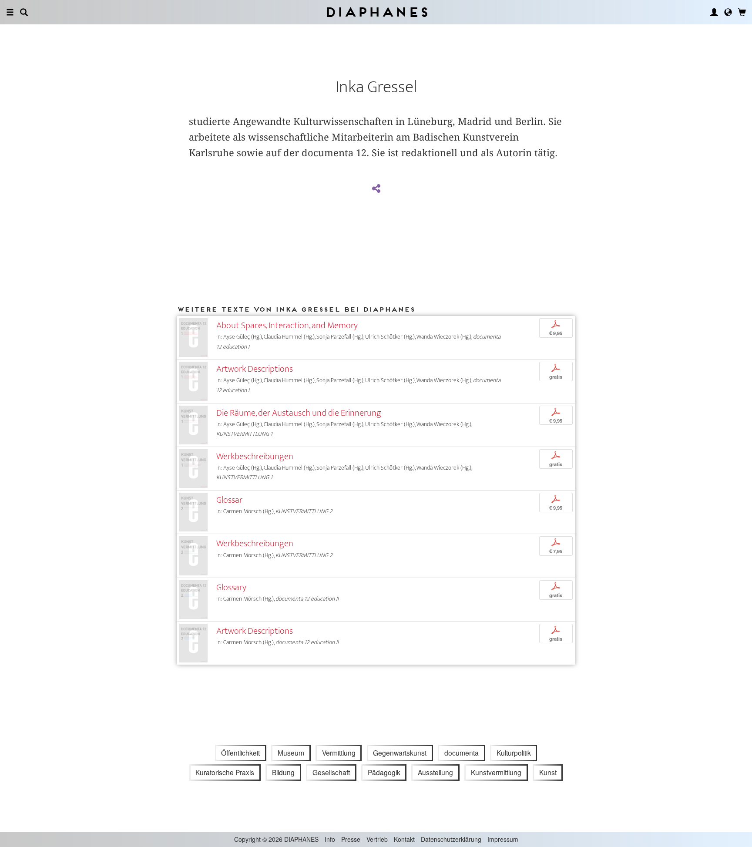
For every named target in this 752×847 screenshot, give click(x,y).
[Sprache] (728, 12)
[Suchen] (24, 12)
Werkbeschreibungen (254, 456)
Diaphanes (376, 12)
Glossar (229, 500)
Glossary (231, 587)
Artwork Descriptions (254, 368)
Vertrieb (377, 839)
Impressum (502, 839)
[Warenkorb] (742, 12)
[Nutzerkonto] (714, 12)
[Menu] (10, 12)
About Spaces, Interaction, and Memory (287, 325)
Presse (350, 839)
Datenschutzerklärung (451, 839)
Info (330, 839)
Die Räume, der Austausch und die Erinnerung (298, 412)
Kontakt (404, 839)
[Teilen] (376, 189)
